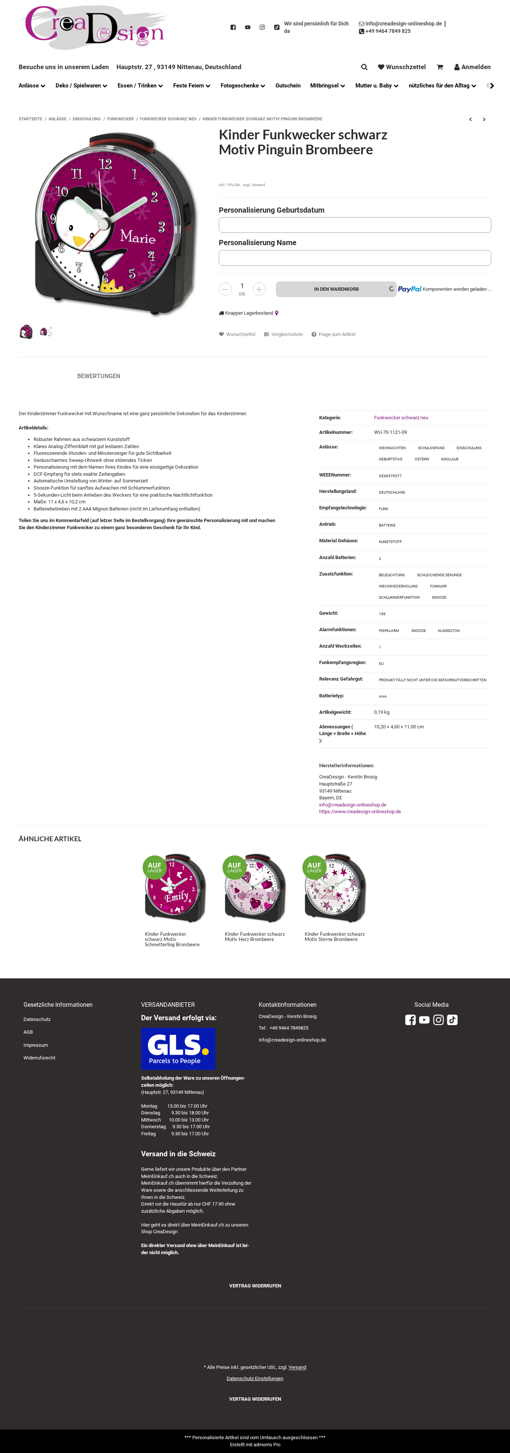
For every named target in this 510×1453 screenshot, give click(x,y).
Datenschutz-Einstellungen (255, 1378)
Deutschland (392, 492)
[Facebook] (233, 27)
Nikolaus (449, 459)
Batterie (387, 525)
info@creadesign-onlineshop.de (352, 805)
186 (382, 614)
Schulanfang (431, 448)
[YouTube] (247, 27)
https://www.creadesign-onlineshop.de (360, 811)
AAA (383, 696)
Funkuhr (438, 586)
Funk (383, 509)
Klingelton (449, 631)
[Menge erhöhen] (259, 289)
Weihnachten (392, 448)
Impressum (36, 1045)
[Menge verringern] (225, 289)
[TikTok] (277, 27)
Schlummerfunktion (399, 597)
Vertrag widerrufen (255, 1286)
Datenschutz (37, 1019)
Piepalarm (389, 631)
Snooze (439, 597)
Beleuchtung (392, 575)
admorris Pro (267, 1444)
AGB (28, 1032)
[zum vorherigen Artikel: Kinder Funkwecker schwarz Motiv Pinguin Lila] (470, 119)
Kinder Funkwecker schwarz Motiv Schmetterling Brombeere (172, 939)
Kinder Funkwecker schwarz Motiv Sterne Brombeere (335, 936)
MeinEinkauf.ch (157, 1176)
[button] (488, 86)
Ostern (422, 459)
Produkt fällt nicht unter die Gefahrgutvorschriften (432, 680)
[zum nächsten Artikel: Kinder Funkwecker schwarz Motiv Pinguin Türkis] (484, 119)
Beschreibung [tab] (40, 376)
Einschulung (469, 448)
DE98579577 (390, 476)
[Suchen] (364, 67)
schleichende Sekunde (439, 575)
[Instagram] (262, 27)
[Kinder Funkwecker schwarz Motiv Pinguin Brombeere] (115, 223)
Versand (258, 185)
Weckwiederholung (398, 586)
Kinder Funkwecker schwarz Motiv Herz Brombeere (255, 936)
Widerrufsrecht (39, 1058)
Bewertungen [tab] (98, 376)
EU (381, 663)
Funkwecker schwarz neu (401, 417)
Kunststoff (390, 542)
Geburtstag (390, 459)
